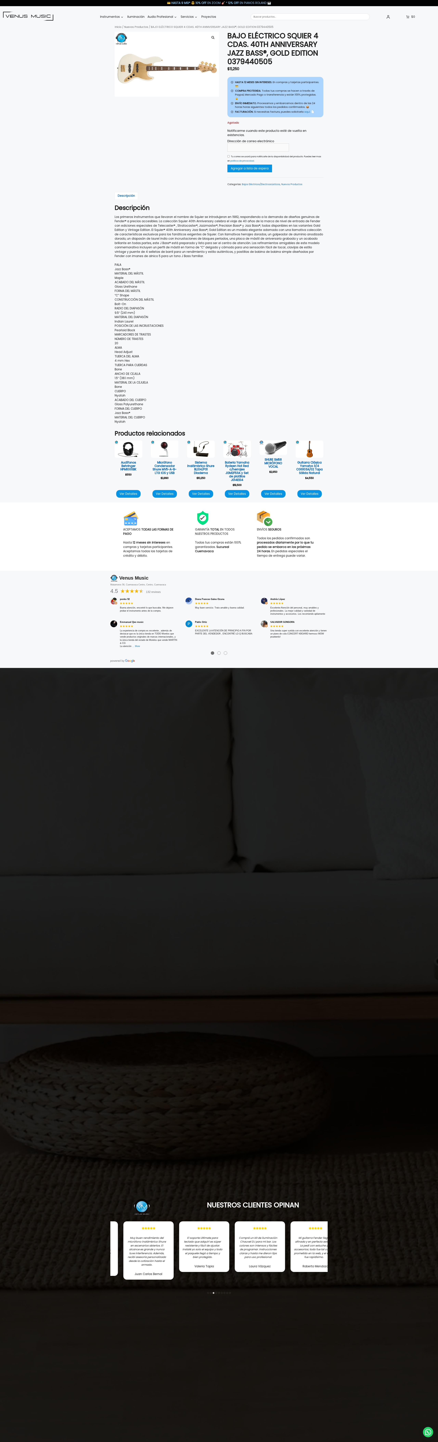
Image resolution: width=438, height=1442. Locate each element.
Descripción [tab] (126, 196)
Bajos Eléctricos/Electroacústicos (261, 184)
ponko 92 (125, 599)
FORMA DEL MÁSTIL (127, 291)
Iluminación (136, 17)
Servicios (187, 17)
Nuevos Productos (136, 27)
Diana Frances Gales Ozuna (209, 599)
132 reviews (153, 592)
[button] (213, 38)
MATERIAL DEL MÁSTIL (129, 273)
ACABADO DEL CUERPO (130, 400)
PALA (118, 265)
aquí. (307, 111)
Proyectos (208, 17)
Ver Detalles (128, 494)
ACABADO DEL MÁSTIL (130, 282)
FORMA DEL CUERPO (128, 409)
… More (136, 646)
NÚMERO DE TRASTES (129, 339)
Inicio (118, 27)
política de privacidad (242, 160)
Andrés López (277, 599)
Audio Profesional (160, 17)
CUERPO (120, 391)
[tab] (208, 1293)
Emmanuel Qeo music (132, 622)
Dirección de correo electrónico (250, 141)
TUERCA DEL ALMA (127, 356)
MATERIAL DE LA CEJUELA (131, 382)
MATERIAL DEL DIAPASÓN (131, 317)
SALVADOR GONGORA (282, 622)
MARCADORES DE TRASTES (133, 334)
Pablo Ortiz (201, 622)
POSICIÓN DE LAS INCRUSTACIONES (139, 326)
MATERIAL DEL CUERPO (130, 417)
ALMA (118, 348)
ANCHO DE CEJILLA (127, 374)
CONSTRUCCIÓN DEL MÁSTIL (134, 300)
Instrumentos (110, 17)
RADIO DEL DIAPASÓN (129, 308)
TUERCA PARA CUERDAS (131, 365)
